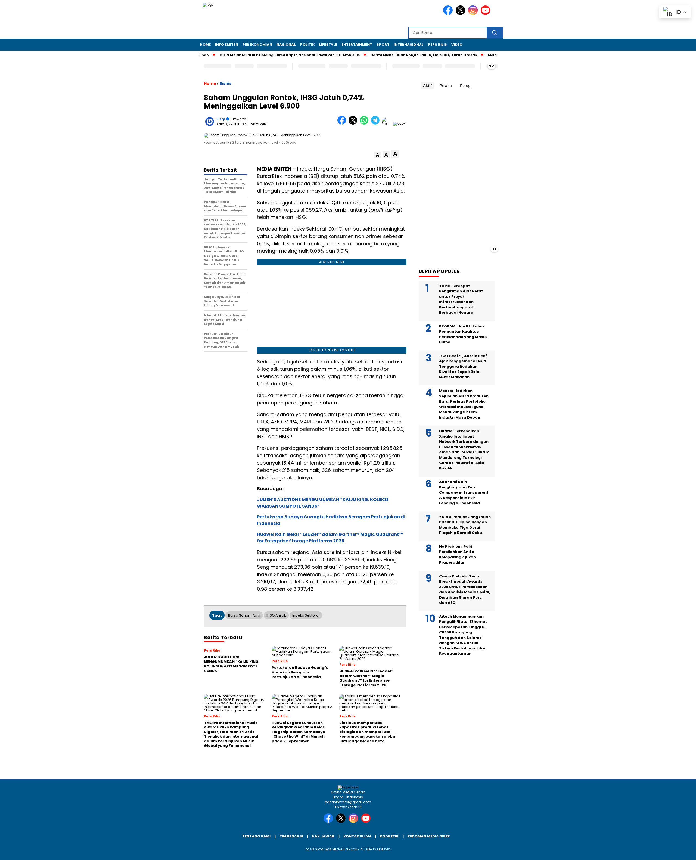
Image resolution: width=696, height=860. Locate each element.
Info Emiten (226, 44)
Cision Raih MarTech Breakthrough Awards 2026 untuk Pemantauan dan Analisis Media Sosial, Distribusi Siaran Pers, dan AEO (464, 589)
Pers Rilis (437, 44)
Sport (383, 44)
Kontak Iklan (357, 836)
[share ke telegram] (376, 123)
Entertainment (356, 44)
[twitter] (461, 14)
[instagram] (474, 14)
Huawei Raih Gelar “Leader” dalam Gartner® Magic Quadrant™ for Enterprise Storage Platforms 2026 (330, 537)
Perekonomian (257, 44)
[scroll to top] (670, 851)
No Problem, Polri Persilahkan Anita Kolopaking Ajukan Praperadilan (457, 554)
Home (205, 44)
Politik (307, 44)
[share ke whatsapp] (365, 123)
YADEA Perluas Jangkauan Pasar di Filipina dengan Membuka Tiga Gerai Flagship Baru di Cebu (465, 524)
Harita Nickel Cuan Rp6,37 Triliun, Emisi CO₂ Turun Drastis (405, 55)
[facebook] (449, 14)
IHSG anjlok (276, 615)
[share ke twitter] (354, 123)
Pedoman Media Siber (429, 836)
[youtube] (486, 14)
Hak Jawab (323, 836)
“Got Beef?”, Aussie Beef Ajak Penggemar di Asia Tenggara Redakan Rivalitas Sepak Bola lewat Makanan (463, 366)
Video (456, 44)
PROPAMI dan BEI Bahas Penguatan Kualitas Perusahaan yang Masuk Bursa (463, 334)
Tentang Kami (256, 836)
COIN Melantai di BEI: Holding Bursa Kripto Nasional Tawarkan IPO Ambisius (271, 55)
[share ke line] (387, 123)
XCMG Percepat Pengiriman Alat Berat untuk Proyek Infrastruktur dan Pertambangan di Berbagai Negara (461, 299)
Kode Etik (389, 836)
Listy (221, 119)
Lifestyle (328, 44)
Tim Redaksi (291, 836)
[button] (377, 155)
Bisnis (225, 83)
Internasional (409, 44)
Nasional (286, 44)
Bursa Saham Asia (244, 615)
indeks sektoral (305, 615)
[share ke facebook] (343, 123)
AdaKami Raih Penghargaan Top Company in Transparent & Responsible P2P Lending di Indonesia (464, 492)
